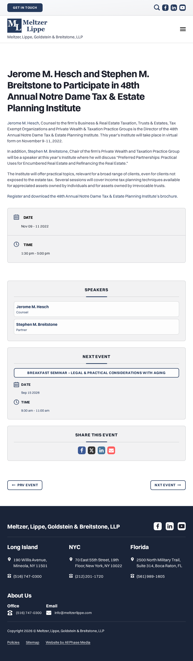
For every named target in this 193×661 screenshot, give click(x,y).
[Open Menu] (183, 29)
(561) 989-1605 (151, 576)
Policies (13, 642)
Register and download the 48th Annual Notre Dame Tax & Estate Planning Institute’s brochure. (92, 196)
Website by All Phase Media (68, 642)
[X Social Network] (91, 450)
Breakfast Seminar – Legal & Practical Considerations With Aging (96, 372)
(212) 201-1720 (89, 576)
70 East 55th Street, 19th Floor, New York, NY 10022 (98, 562)
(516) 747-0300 (27, 576)
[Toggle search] (157, 7)
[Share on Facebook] (81, 450)
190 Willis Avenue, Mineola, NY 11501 (30, 562)
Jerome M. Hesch (23, 122)
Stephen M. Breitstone (48, 151)
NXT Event (165, 485)
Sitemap (32, 642)
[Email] (111, 450)
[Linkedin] (101, 450)
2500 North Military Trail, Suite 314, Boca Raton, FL (159, 562)
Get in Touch (25, 7)
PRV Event (27, 485)
